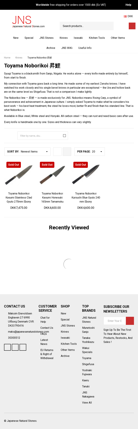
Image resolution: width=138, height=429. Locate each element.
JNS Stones (46, 37)
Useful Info (85, 48)
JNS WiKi (66, 48)
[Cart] (132, 26)
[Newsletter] (130, 321)
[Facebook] (7, 347)
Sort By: (13, 151)
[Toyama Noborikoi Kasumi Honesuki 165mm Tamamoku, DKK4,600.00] (52, 175)
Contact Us (47, 327)
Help (128, 4)
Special (29, 37)
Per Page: (84, 151)
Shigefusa (88, 364)
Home (7, 57)
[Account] (119, 26)
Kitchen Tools (97, 37)
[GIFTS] (125, 26)
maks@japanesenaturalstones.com (28, 331)
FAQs (43, 333)
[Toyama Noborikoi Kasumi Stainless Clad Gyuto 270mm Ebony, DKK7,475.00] (18, 175)
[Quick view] (30, 193)
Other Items (118, 37)
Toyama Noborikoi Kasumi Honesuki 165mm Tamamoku (52, 197)
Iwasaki (78, 37)
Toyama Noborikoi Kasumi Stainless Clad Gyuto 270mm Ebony (19, 197)
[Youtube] (15, 347)
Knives (64, 37)
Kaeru (85, 380)
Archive (50, 48)
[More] (54, 38)
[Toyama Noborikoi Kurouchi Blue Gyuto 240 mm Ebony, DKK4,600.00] (85, 175)
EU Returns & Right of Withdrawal (46, 354)
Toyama (86, 358)
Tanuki (86, 386)
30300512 (14, 337)
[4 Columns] (67, 151)
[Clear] (64, 136)
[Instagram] (22, 347)
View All (87, 402)
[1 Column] (57, 151)
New (16, 37)
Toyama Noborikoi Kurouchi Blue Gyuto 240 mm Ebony (86, 197)
